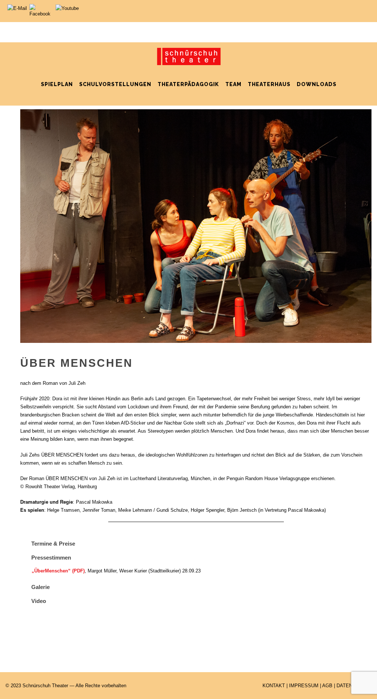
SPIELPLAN (57, 84)
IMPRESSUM (303, 685)
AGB (327, 685)
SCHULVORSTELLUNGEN (115, 84)
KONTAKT (274, 685)
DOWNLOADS (317, 84)
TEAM (233, 84)
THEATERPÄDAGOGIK (188, 84)
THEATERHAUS (269, 84)
